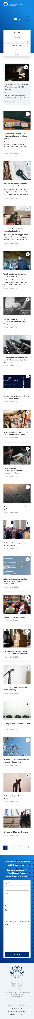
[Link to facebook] (13, 984)
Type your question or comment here (17, 922)
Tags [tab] (17, 41)
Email (7, 910)
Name (7, 883)
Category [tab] (17, 37)
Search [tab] (17, 54)
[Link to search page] (24, 4)
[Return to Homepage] (17, 972)
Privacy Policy (17, 989)
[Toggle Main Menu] (29, 4)
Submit (17, 954)
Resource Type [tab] (17, 46)
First (6, 893)
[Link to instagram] (20, 984)
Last (6, 905)
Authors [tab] (17, 50)
